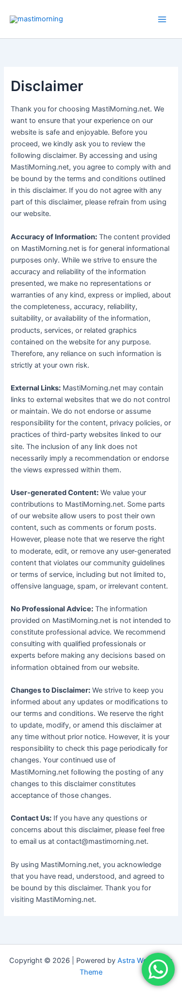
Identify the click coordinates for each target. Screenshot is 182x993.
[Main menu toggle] (162, 19)
